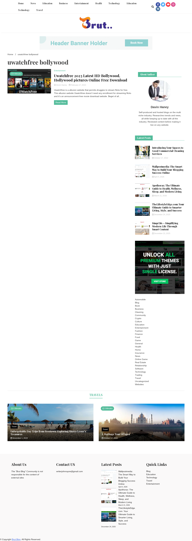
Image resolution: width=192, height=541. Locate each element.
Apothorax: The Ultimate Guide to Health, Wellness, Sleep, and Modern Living (167, 188)
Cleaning (139, 312)
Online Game (141, 359)
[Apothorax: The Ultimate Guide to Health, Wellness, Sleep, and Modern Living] (108, 496)
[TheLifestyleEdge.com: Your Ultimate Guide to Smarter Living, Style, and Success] (108, 514)
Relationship (141, 365)
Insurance (139, 353)
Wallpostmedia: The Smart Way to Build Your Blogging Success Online (167, 169)
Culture (138, 321)
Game (138, 340)
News (33, 3)
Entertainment (81, 3)
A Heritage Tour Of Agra (116, 434)
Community (140, 315)
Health (98, 3)
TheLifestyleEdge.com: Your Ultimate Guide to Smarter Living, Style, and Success (168, 207)
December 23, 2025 (162, 233)
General (139, 343)
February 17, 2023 (78, 85)
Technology (114, 3)
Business (63, 3)
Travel (39, 10)
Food (137, 337)
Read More (61, 102)
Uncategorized (142, 381)
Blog (137, 302)
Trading (138, 375)
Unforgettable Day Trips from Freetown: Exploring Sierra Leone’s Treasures (48, 433)
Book (137, 306)
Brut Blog (16, 539)
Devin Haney (61, 85)
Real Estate (140, 362)
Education (47, 3)
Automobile (140, 299)
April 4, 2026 (159, 177)
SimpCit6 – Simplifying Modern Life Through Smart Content (165, 226)
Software (139, 368)
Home (21, 3)
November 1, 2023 (20, 438)
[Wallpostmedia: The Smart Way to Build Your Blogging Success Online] (108, 478)
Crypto (138, 318)
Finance (139, 334)
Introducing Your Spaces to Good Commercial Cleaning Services (168, 151)
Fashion (139, 331)
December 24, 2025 (162, 215)
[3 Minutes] (142, 440)
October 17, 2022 (161, 158)
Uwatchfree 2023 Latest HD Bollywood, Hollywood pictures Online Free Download (90, 78)
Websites (139, 384)
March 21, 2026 (160, 196)
